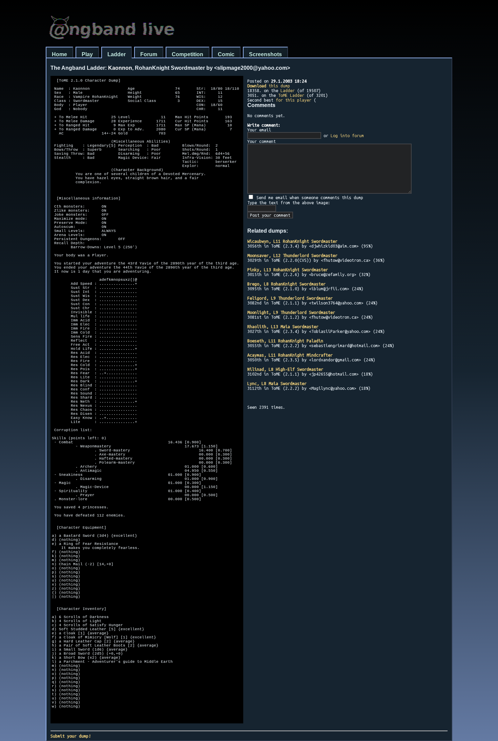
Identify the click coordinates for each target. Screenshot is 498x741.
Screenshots (265, 54)
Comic (226, 54)
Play (87, 54)
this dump (268, 85)
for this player (293, 100)
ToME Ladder (291, 95)
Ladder (116, 54)
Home (59, 54)
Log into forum (347, 135)
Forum (148, 54)
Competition (187, 54)
